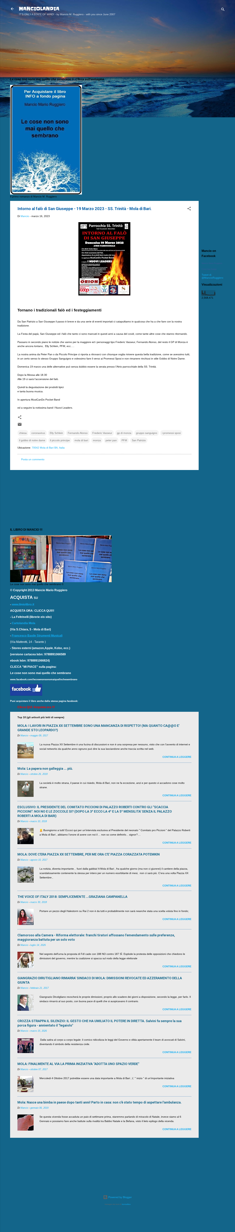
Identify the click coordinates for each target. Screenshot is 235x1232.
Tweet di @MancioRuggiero (212, 276)
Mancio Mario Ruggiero (212, 263)
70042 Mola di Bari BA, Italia (48, 447)
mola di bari (81, 440)
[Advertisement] (213, 78)
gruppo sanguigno (146, 433)
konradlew (126, 1204)
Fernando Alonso (78, 433)
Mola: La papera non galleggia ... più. (45, 768)
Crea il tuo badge (209, 269)
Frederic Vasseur (102, 433)
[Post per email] (19, 425)
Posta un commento (32, 459)
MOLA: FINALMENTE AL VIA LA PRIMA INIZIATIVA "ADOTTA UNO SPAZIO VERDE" (78, 1064)
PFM (124, 440)
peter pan (111, 440)
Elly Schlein (56, 433)
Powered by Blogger (120, 1197)
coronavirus (38, 433)
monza (97, 440)
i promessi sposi (171, 433)
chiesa (23, 433)
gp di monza (124, 433)
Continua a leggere (176, 756)
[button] (189, 209)
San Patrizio (139, 440)
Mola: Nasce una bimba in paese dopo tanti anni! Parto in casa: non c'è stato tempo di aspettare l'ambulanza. (99, 1102)
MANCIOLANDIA (39, 9)
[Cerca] (223, 10)
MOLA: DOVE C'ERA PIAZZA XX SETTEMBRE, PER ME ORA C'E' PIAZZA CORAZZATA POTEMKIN (88, 854)
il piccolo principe (60, 440)
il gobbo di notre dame (32, 440)
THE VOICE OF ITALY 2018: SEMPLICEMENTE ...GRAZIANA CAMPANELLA (72, 897)
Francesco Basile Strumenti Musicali (37, 635)
